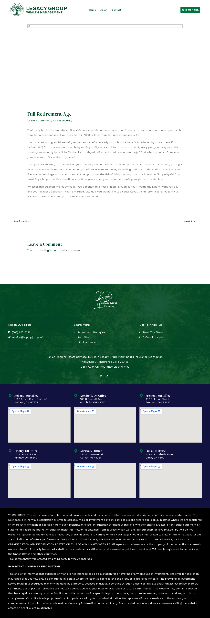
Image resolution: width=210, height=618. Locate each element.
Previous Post (20, 221)
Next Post (192, 221)
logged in (50, 250)
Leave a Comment (39, 120)
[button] (190, 10)
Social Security (62, 120)
